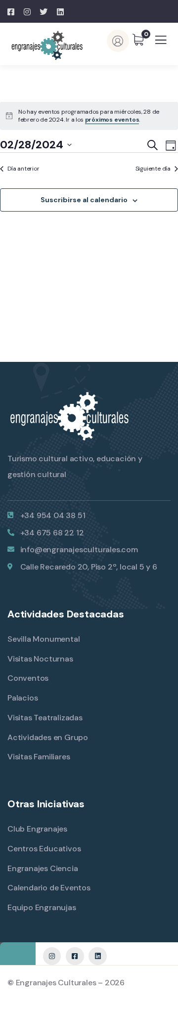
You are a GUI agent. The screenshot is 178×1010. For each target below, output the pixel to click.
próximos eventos (112, 120)
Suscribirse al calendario (84, 199)
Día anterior (23, 169)
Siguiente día (153, 169)
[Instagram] (52, 956)
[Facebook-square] (75, 956)
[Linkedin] (97, 956)
